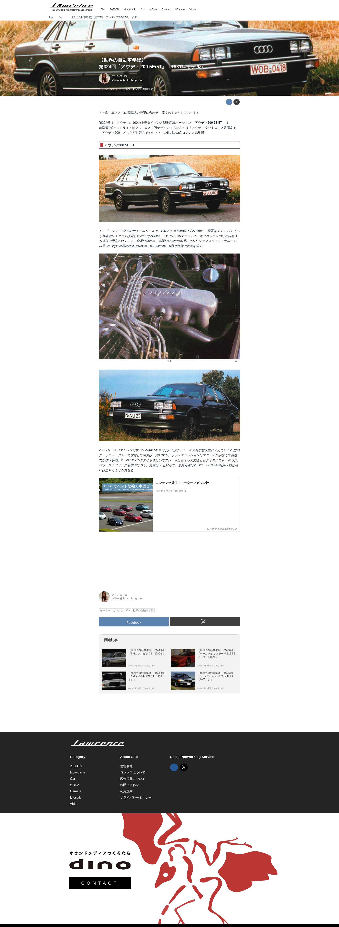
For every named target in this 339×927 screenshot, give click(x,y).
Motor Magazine (133, 80)
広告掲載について (132, 778)
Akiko (115, 80)
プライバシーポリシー (135, 797)
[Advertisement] (128, 559)
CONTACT (100, 883)
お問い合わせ (129, 785)
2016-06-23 (119, 76)
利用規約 (126, 791)
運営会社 (126, 766)
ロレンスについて (132, 772)
